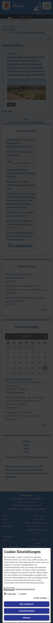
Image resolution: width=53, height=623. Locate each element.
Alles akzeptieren (26, 604)
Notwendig (11, 594)
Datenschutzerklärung (25, 589)
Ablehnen (26, 618)
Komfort (22, 594)
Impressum (9, 589)
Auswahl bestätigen (26, 611)
